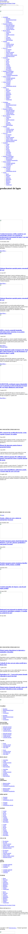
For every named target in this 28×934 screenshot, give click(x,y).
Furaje (4, 743)
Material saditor (9, 72)
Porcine (8, 64)
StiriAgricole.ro (12, 928)
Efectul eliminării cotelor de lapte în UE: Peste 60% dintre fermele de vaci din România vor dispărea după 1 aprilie (14, 351)
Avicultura (8, 68)
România (5, 709)
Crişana (5, 881)
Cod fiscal (8, 80)
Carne (7, 60)
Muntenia (8, 97)
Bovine (7, 61)
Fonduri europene (10, 26)
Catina (7, 33)
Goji (7, 36)
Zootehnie (5, 57)
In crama (8, 51)
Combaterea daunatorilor (12, 75)
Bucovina (8, 90)
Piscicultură (5, 822)
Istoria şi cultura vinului (8, 846)
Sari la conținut (3, 0)
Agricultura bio (9, 45)
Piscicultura (8, 70)
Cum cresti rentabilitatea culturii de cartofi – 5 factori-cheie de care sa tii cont (13, 470)
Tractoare (8, 83)
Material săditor (6, 783)
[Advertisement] (14, 205)
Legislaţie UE (6, 865)
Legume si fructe (10, 44)
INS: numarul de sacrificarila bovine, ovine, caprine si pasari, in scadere (13, 433)
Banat (7, 88)
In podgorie (8, 49)
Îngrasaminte (9, 74)
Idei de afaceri (6, 30)
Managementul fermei (11, 19)
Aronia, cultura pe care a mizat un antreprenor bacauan (10, 518)
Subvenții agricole (7, 726)
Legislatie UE (9, 79)
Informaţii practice (7, 848)
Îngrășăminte (6, 784)
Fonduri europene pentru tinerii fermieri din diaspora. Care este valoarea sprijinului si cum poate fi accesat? (13, 542)
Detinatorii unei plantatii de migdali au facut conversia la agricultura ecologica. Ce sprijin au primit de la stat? (13, 611)
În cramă (5, 842)
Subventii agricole (10, 25)
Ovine (7, 63)
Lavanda (8, 37)
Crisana (8, 91)
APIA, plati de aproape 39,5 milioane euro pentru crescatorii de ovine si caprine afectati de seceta (13, 458)
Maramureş (5, 883)
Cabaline (8, 65)
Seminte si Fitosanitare (8, 71)
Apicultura (8, 32)
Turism (4, 87)
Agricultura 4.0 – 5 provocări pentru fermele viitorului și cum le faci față (13, 675)
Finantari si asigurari (8, 24)
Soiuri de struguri (10, 52)
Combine (8, 84)
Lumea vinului (9, 53)
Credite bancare (9, 28)
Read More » (3, 250)
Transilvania (9, 99)
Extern (7, 21)
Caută (1, 4)
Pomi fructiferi (9, 40)
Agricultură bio (6, 746)
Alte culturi (8, 47)
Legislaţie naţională (7, 864)
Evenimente (9, 22)
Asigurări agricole (7, 730)
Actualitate (5, 17)
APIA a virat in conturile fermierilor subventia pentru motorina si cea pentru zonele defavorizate (12, 331)
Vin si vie (5, 48)
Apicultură (5, 819)
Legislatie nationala (10, 78)
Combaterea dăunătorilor (9, 786)
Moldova (8, 95)
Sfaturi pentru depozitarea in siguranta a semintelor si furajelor (12, 651)
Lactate (7, 59)
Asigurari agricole (10, 29)
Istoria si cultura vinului (11, 55)
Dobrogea (8, 93)
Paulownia (8, 38)
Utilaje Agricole (6, 82)
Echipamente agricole (11, 86)
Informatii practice (10, 56)
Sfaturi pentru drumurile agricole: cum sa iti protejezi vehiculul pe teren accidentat (13, 688)
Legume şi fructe (7, 744)
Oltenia (7, 98)
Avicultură (5, 820)
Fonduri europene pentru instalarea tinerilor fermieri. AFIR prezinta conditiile (13, 563)
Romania (8, 18)
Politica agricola (7, 76)
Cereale (8, 42)
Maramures (8, 94)
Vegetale (5, 41)
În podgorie (5, 841)
